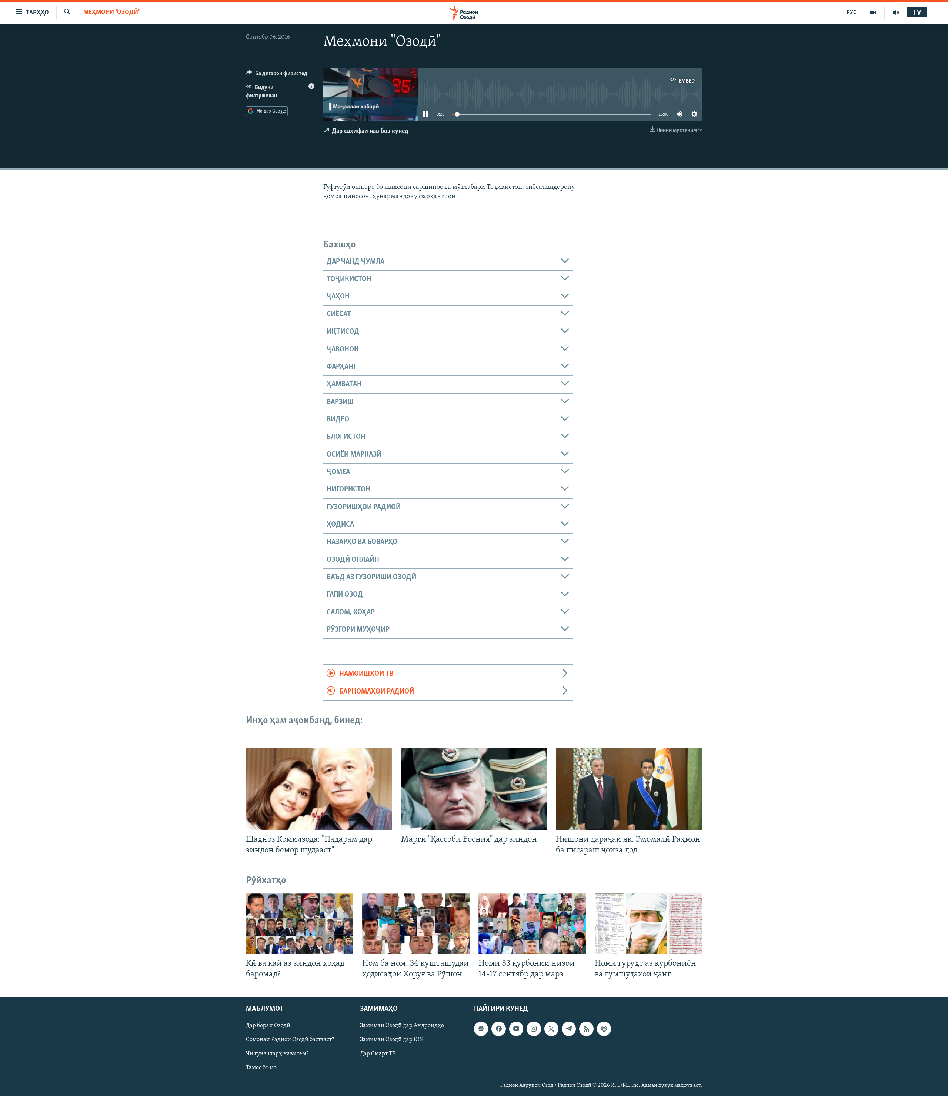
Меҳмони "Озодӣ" (111, 12)
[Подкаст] (604, 1029)
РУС (852, 13)
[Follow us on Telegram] (569, 1029)
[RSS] (586, 1029)
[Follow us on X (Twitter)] (551, 1029)
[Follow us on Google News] (481, 1029)
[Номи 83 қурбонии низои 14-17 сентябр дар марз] (532, 923)
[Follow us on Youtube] (516, 1029)
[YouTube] (873, 12)
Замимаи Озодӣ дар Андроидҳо (402, 1026)
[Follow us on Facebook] (498, 1029)
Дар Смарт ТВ (377, 1054)
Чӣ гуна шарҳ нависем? (277, 1054)
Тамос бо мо (261, 1068)
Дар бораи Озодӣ (268, 1026)
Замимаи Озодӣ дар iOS (391, 1040)
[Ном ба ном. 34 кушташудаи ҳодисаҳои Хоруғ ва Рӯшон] (416, 923)
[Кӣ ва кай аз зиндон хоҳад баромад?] (299, 923)
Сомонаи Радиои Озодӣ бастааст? (290, 1040)
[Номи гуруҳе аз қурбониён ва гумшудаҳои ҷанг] (648, 923)
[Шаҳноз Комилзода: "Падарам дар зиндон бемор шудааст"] (319, 789)
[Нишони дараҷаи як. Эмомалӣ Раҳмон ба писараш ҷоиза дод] (629, 789)
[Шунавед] (896, 12)
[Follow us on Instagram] (534, 1029)
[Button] (276, 75)
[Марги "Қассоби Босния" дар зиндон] (474, 789)
